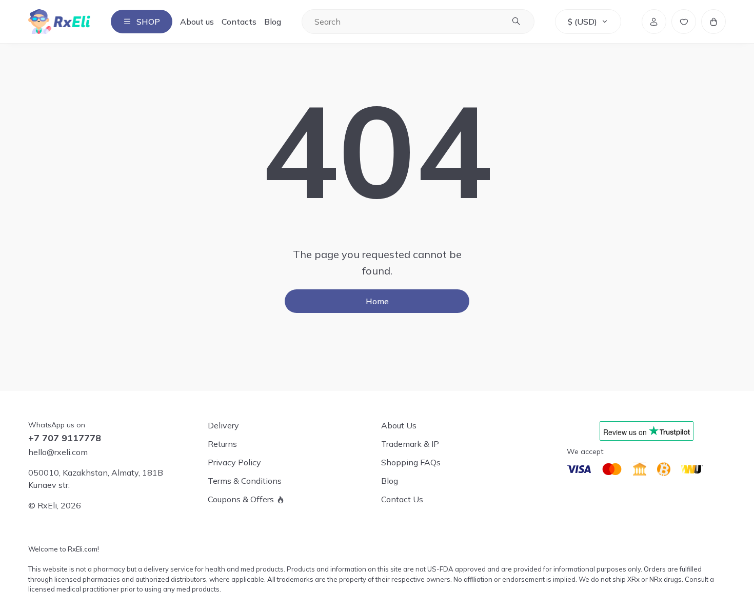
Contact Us (402, 499)
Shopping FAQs (411, 462)
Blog (272, 21)
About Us (398, 425)
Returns (222, 444)
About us (197, 21)
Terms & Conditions (245, 481)
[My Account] (654, 21)
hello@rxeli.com (58, 452)
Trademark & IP (410, 444)
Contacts (239, 21)
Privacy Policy (234, 462)
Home (377, 301)
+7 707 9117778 (64, 438)
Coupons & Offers (241, 499)
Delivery (223, 425)
